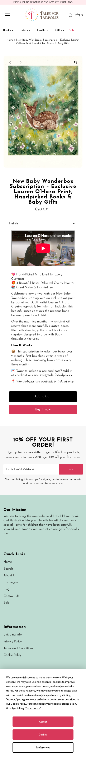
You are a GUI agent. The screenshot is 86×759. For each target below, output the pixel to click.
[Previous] (10, 62)
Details (13, 223)
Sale (6, 602)
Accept (43, 721)
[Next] (20, 62)
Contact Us (11, 596)
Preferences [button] (32, 708)
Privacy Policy (13, 641)
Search (8, 568)
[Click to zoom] (75, 62)
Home (9, 40)
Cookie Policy (12, 655)
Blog (7, 589)
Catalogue (11, 582)
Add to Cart (43, 396)
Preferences (43, 747)
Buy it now (43, 409)
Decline (43, 734)
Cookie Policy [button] (18, 703)
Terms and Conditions (18, 648)
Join (71, 469)
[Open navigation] (12, 15)
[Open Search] (70, 15)
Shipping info (13, 634)
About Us (10, 575)
